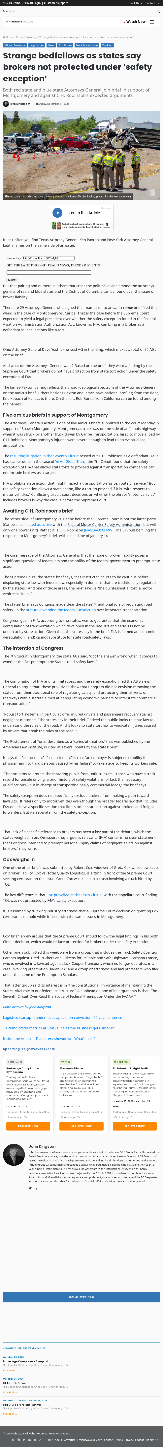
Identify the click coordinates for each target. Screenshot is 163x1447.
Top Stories (65, 45)
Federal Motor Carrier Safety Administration (104, 524)
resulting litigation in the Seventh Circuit (44, 455)
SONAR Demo (11, 3)
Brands (7, 11)
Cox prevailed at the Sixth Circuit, (75, 894)
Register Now (28, 1126)
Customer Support (56, 3)
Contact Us (152, 3)
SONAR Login (32, 3)
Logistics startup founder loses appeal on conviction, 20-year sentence (62, 1017)
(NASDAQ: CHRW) (98, 530)
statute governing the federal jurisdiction (61, 609)
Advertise (69, 1440)
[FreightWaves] (20, 22)
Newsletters (135, 3)
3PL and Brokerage (27, 37)
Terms (119, 1440)
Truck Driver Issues (87, 45)
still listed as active (35, 524)
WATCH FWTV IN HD (81, 1297)
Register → (10, 1370)
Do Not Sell (152, 1440)
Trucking (107, 45)
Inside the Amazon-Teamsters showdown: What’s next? (49, 1038)
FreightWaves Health (89, 1440)
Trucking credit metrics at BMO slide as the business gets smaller (58, 1028)
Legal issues (37, 45)
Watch (135, 21)
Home (9, 37)
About (58, 1440)
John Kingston (18, 103)
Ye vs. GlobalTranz (70, 461)
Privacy (129, 1440)
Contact (109, 1440)
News (51, 45)
